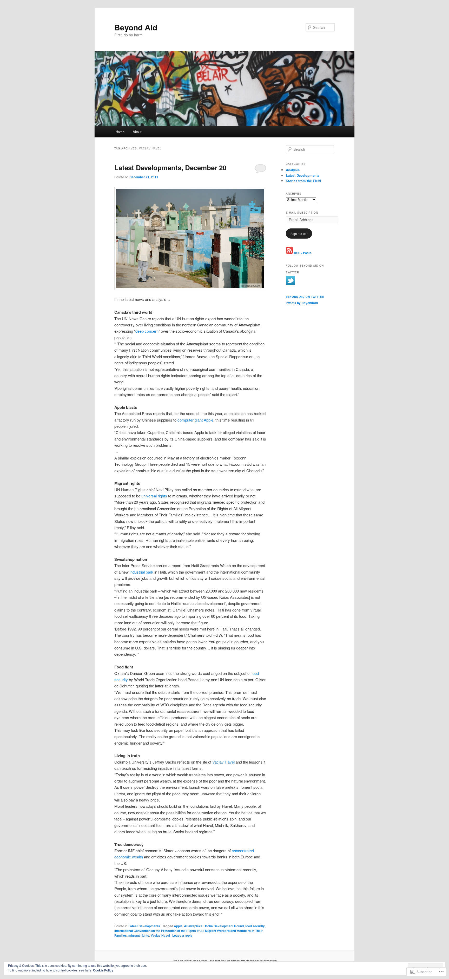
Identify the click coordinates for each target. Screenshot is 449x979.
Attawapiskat (193, 926)
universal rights (154, 495)
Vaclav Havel (223, 762)
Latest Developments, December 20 (170, 167)
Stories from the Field (303, 180)
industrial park (141, 572)
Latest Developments (144, 926)
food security (255, 926)
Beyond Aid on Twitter (305, 297)
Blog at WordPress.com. (190, 960)
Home (120, 131)
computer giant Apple (195, 420)
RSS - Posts (303, 252)
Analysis (293, 169)
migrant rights (138, 935)
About (137, 131)
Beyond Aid (135, 27)
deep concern (147, 331)
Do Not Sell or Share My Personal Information (243, 960)
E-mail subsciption (302, 212)
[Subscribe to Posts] (289, 252)
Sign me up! (298, 233)
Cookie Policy (103, 970)
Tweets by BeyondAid (302, 302)
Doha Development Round (224, 926)
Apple (178, 926)
